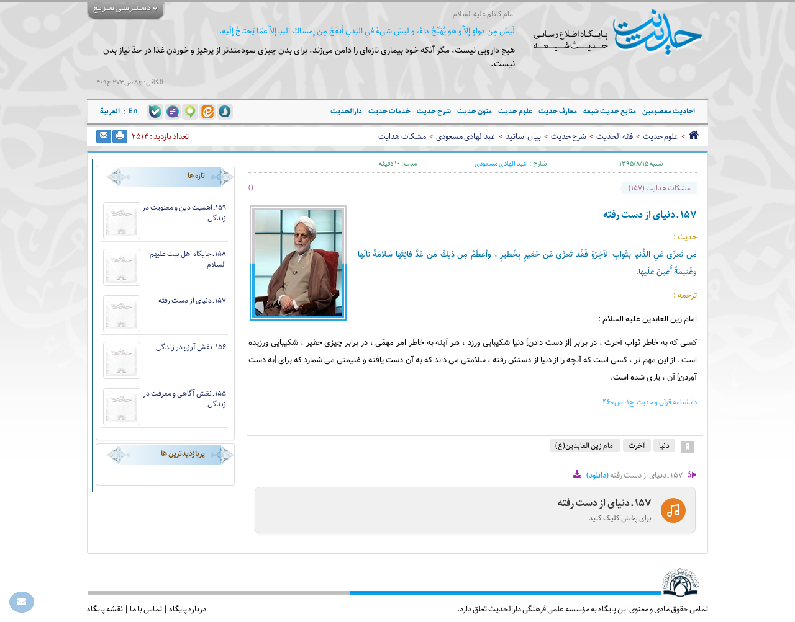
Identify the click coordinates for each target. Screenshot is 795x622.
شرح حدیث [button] (434, 111)
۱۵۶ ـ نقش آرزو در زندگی (191, 347)
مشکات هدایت (402, 136)
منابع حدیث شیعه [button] (609, 111)
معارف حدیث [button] (557, 111)
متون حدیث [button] (474, 111)
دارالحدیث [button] (346, 111)
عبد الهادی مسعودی (501, 164)
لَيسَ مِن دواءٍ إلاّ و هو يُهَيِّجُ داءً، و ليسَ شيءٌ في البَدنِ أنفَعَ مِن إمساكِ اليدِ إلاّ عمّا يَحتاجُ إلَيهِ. (367, 31)
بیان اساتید (523, 136)
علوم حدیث (660, 136)
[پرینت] (119, 136)
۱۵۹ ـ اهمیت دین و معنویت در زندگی (184, 213)
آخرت (637, 445)
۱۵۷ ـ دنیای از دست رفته (192, 300)
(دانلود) (597, 475)
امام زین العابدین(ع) (585, 445)
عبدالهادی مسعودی (466, 136)
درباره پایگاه (187, 609)
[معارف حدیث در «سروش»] (225, 111)
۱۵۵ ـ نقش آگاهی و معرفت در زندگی (184, 399)
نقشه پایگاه (105, 609)
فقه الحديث (614, 136)
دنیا (664, 445)
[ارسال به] (103, 136)
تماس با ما (146, 609)
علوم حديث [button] (515, 111)
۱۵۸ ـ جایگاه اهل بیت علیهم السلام (188, 259)
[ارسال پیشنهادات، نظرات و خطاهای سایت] (21, 602)
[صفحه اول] (693, 136)
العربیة (110, 111)
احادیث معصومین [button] (668, 111)
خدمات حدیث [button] (389, 111)
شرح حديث (568, 136)
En (133, 111)
